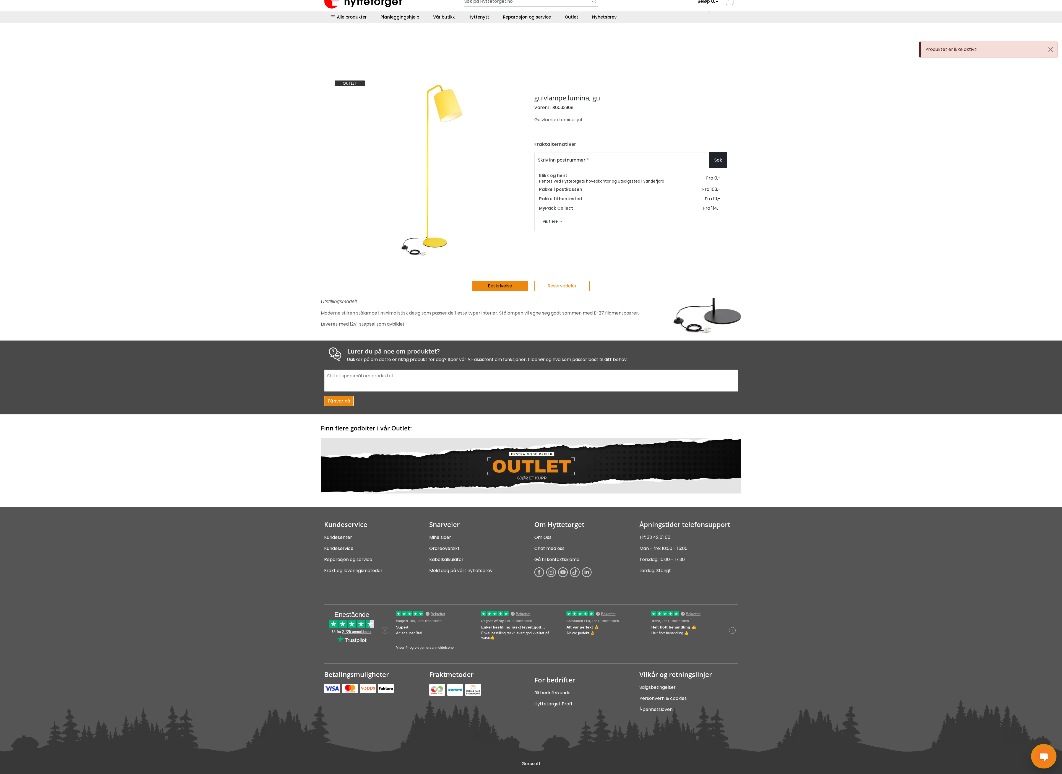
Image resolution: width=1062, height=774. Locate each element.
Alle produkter (351, 17)
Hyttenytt (478, 17)
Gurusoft (531, 763)
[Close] (1050, 49)
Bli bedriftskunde (552, 693)
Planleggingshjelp (400, 17)
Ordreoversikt (444, 548)
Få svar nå (339, 401)
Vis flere (551, 221)
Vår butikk (444, 17)
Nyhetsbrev (604, 17)
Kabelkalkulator (446, 559)
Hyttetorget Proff (553, 704)
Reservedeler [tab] (562, 286)
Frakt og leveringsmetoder (353, 570)
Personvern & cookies (663, 698)
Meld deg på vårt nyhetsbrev (461, 570)
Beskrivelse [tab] (500, 286)
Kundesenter (338, 537)
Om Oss (542, 537)
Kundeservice (338, 548)
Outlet (571, 17)
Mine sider (440, 537)
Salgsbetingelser (657, 687)
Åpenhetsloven (656, 709)
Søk (718, 160)
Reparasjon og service (527, 17)
